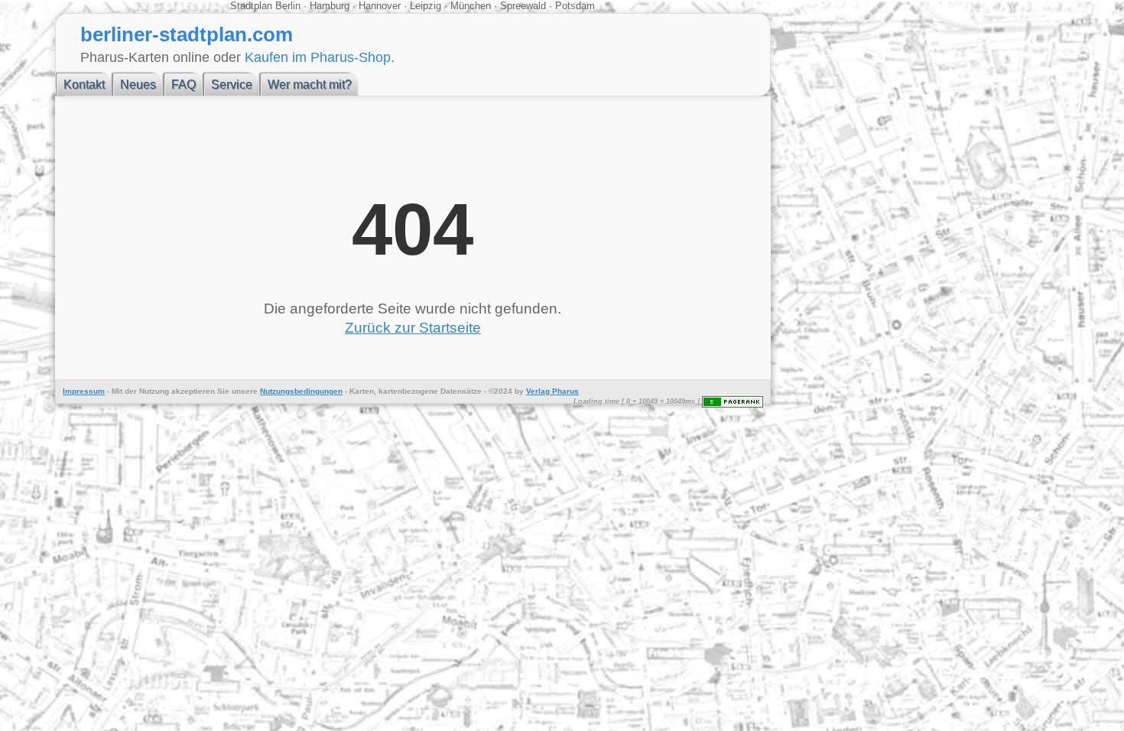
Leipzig (425, 5)
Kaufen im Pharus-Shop (318, 57)
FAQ (183, 84)
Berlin (289, 5)
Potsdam (573, 5)
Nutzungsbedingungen (301, 391)
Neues (138, 84)
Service (231, 84)
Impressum (84, 391)
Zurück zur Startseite (413, 328)
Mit (117, 391)
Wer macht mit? (310, 84)
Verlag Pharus (552, 391)
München (470, 5)
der (131, 391)
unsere (245, 391)
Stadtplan (252, 5)
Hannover (380, 5)
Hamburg (329, 5)
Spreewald (523, 5)
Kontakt (84, 84)
